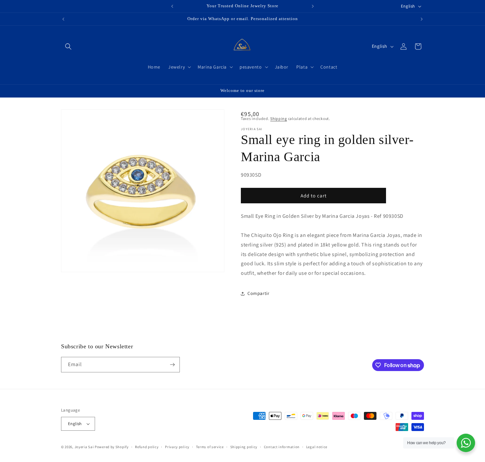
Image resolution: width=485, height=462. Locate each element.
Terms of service (210, 447)
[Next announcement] (313, 6)
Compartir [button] (258, 293)
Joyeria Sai (84, 447)
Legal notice (316, 447)
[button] (68, 46)
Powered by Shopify (112, 447)
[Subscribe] (172, 364)
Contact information (282, 447)
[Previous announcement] (172, 6)
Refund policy (146, 447)
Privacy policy (177, 447)
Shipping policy (244, 447)
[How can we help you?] (466, 443)
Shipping (278, 118)
